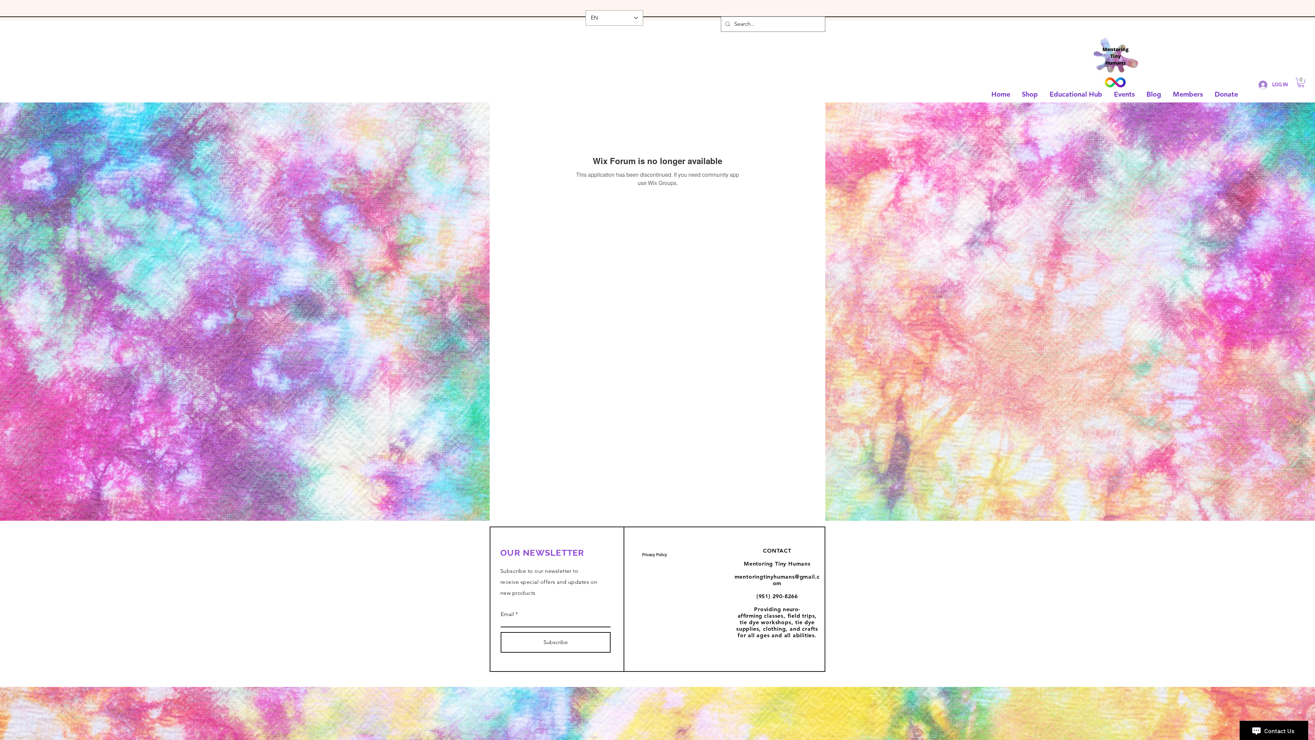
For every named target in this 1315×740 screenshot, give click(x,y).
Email (507, 614)
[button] (1301, 82)
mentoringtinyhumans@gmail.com (777, 580)
